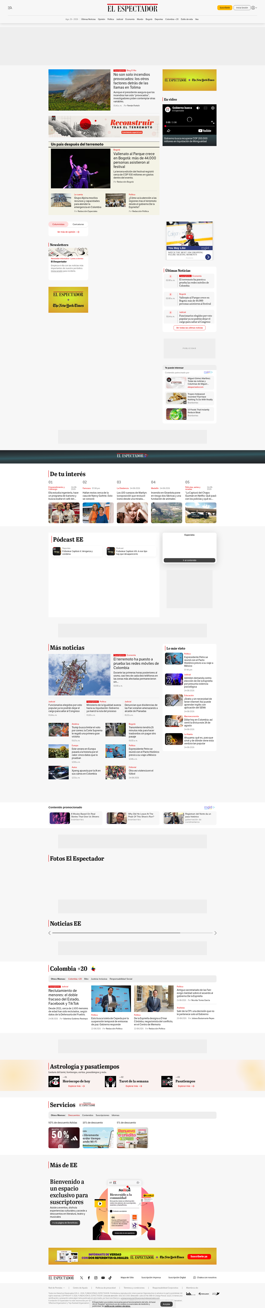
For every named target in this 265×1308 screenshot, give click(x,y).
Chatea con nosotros (207, 1277)
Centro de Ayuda (80, 1288)
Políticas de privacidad (106, 1288)
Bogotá (116, 150)
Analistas (181, 1008)
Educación (189, 695)
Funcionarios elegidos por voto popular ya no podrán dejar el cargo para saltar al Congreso (195, 318)
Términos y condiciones (134, 1288)
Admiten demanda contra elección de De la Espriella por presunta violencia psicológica (198, 682)
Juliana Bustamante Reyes (203, 1018)
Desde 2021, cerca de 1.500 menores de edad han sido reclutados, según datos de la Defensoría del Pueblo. (68, 1011)
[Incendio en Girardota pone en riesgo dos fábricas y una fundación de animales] (166, 512)
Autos (74, 767)
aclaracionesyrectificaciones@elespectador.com (140, 1298)
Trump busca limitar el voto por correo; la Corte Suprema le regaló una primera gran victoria (87, 732)
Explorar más (74, 1086)
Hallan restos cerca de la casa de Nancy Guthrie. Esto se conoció (97, 495)
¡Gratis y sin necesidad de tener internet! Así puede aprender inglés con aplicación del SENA (198, 703)
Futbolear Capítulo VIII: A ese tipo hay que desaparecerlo (131, 552)
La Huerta (188, 734)
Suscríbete (225, 7)
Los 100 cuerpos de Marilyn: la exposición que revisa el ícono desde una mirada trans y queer (132, 496)
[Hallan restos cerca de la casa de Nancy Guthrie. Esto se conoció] (98, 512)
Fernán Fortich (133, 105)
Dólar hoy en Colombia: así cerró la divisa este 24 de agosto (198, 722)
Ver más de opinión (66, 232)
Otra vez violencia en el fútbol (141, 772)
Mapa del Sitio (127, 1277)
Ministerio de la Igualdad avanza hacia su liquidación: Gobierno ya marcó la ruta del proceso (103, 708)
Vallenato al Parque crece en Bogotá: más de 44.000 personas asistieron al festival (134, 160)
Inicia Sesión (242, 7)
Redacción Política (114, 1028)
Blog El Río (131, 70)
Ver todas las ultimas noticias (189, 327)
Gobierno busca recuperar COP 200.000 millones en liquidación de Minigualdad (185, 140)
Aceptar (166, 1304)
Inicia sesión (57, 271)
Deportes (66, 548)
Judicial (182, 312)
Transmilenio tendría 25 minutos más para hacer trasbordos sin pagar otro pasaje (142, 732)
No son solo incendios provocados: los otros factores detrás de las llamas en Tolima (131, 81)
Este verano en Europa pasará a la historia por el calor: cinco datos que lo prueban (85, 753)
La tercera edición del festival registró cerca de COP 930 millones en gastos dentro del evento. (133, 174)
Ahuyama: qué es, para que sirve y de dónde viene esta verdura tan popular (199, 740)
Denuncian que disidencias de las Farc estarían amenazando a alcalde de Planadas (141, 708)
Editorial (132, 767)
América (75, 724)
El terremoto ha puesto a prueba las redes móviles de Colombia (194, 282)
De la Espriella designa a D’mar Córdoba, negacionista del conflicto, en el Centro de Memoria (153, 1021)
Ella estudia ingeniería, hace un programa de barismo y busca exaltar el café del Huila (63, 496)
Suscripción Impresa (151, 1277)
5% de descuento (126, 1122)
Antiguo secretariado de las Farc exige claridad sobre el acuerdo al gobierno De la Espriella (195, 993)
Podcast (119, 548)
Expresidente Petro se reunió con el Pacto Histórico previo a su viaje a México (144, 752)
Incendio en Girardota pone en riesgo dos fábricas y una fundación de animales (166, 495)
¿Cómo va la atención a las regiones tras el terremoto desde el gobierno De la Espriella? (143, 202)
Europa (75, 745)
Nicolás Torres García (200, 1000)
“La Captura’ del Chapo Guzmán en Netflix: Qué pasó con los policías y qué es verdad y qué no (200, 496)
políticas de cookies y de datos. (118, 1306)
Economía (197, 276)
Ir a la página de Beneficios (65, 1222)
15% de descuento (93, 1122)
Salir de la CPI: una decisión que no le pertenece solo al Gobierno (195, 1013)
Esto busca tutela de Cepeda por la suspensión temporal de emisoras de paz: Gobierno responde (110, 1021)
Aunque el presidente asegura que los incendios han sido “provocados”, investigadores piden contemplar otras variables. (134, 97)
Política (132, 194)
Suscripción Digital (177, 1277)
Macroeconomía (191, 716)
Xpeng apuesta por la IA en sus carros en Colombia (86, 772)
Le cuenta (78, 194)
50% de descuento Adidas (62, 1122)
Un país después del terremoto (77, 144)
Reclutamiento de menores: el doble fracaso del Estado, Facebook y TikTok (63, 997)
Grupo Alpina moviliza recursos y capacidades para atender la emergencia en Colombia (87, 202)
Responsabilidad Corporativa (165, 1288)
